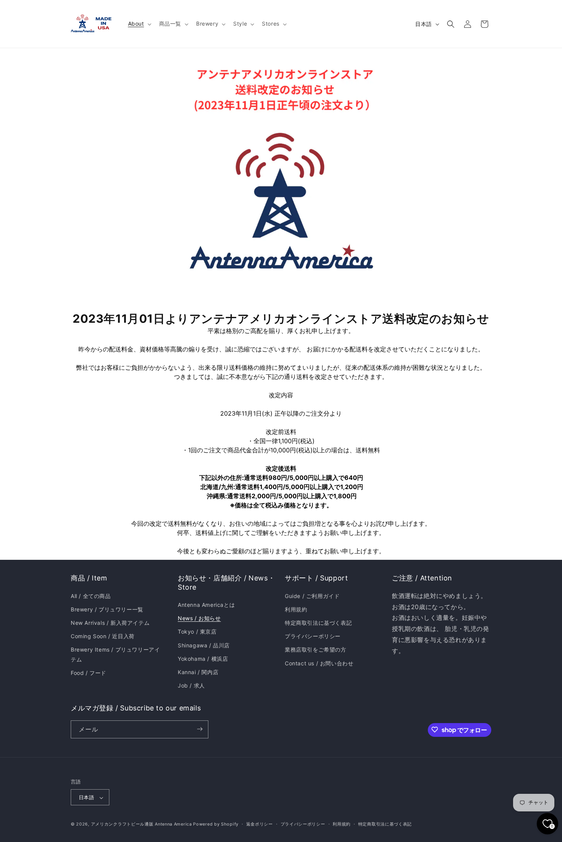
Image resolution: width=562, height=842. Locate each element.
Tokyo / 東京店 (197, 631)
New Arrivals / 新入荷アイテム (110, 622)
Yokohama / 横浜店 (203, 658)
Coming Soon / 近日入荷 (103, 636)
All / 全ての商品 (91, 595)
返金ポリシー (259, 824)
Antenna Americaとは (206, 604)
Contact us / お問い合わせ (319, 663)
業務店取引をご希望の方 (315, 649)
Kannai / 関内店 (198, 671)
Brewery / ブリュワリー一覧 (107, 609)
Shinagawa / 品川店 (204, 645)
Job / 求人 (191, 685)
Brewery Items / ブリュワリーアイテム (115, 654)
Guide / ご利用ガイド (312, 595)
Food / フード (88, 672)
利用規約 (296, 609)
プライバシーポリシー (313, 636)
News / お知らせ (199, 618)
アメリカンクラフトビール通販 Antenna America (141, 824)
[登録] (199, 729)
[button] (138, 24)
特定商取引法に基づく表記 (318, 622)
